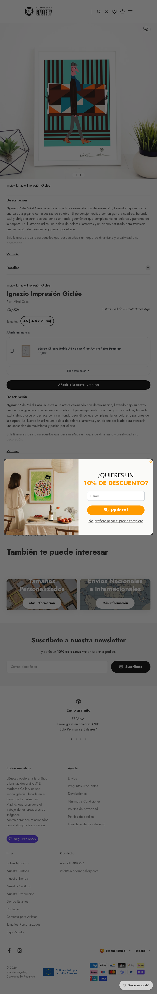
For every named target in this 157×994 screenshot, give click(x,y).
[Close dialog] (150, 462)
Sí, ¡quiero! (116, 510)
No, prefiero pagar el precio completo (116, 521)
